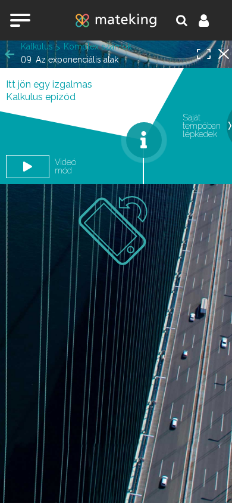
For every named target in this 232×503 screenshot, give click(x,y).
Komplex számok (97, 46)
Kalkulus (37, 46)
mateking (116, 20)
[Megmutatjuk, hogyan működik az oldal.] (144, 140)
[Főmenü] (20, 20)
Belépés (210, 20)
